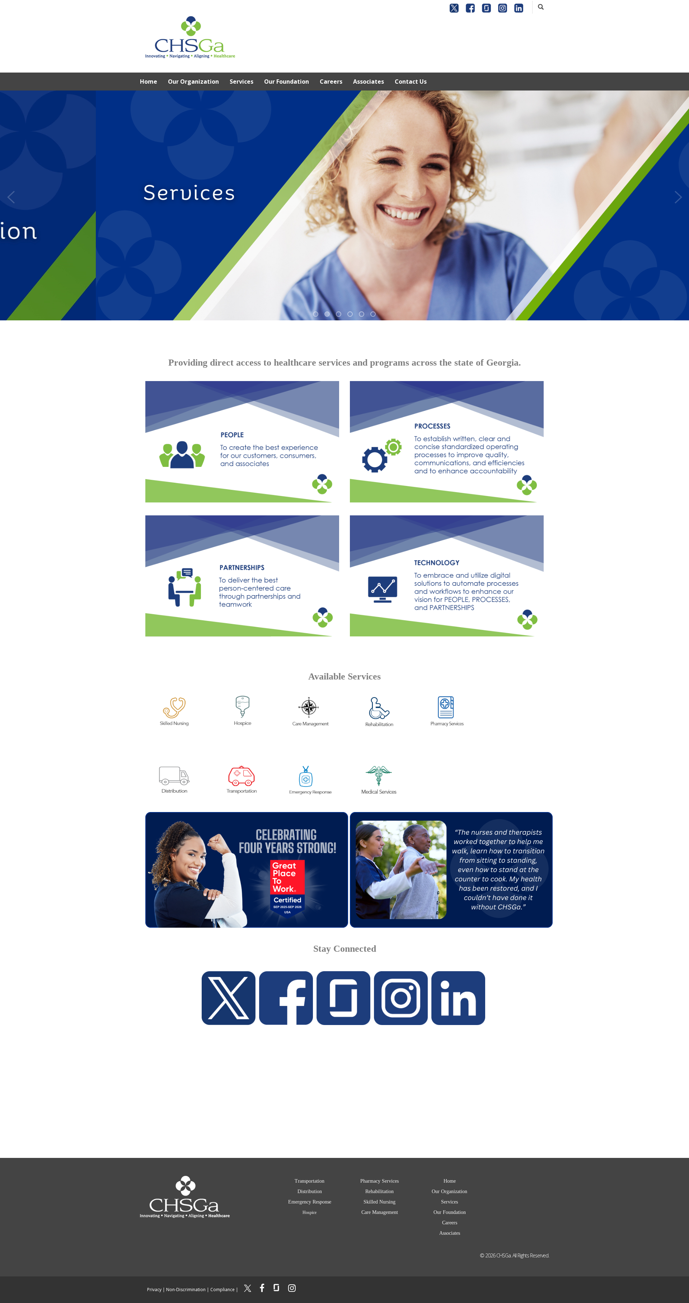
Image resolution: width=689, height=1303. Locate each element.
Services (241, 81)
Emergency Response (309, 1202)
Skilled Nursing (379, 1202)
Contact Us (411, 81)
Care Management (379, 1212)
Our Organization (193, 81)
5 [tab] (361, 314)
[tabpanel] (344, 205)
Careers (331, 81)
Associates (368, 81)
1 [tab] (315, 314)
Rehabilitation (379, 1191)
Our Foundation (286, 81)
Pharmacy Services (379, 1181)
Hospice (310, 1212)
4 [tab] (350, 314)
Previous (10, 195)
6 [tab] (373, 314)
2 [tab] (327, 314)
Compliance (222, 1289)
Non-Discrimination (186, 1289)
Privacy (154, 1289)
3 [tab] (338, 314)
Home (148, 81)
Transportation (309, 1181)
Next (678, 195)
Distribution (309, 1191)
